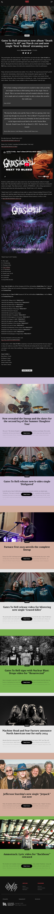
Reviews (25, 889)
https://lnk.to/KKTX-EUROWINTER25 (10, 340)
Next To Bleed (6, 267)
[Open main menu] (52, 2)
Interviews (25, 888)
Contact (40, 889)
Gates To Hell (27, 370)
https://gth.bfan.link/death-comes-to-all (10, 140)
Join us (39, 886)
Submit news (41, 888)
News (27, 35)
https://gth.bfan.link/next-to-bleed (9, 146)
